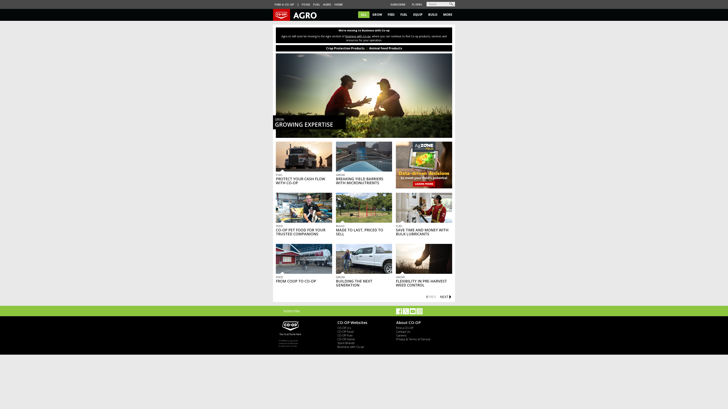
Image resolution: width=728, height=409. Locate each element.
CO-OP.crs (344, 328)
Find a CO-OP (404, 328)
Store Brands (346, 343)
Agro (327, 4)
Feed (391, 14)
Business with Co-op (357, 36)
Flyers (417, 4)
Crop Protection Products (345, 48)
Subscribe (398, 4)
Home (338, 4)
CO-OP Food (345, 331)
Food (306, 4)
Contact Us (403, 331)
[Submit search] (451, 3)
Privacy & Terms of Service (413, 339)
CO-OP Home (346, 339)
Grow (377, 14)
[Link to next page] (445, 296)
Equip (418, 14)
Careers (401, 335)
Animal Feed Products (385, 48)
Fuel (316, 4)
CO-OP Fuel (344, 335)
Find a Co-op (284, 4)
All (364, 14)
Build (433, 14)
